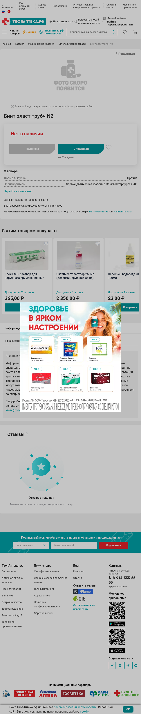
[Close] (117, 306)
